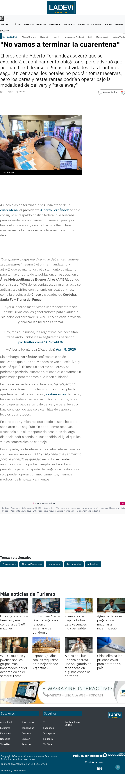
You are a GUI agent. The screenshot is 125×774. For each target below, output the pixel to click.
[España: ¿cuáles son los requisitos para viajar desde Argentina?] (46, 645)
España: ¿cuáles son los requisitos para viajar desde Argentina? (45, 661)
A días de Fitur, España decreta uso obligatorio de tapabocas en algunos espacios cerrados (78, 665)
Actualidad (93, 564)
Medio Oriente (29, 37)
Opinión (108, 24)
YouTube (47, 744)
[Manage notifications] (117, 767)
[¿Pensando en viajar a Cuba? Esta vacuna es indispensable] (79, 605)
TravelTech (54, 24)
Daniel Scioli (102, 37)
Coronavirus (9, 564)
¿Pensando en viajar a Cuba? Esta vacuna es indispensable (76, 622)
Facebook (48, 727)
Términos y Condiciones (13, 770)
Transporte (69, 24)
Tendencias (83, 24)
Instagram (49, 733)
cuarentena (9, 210)
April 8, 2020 (66, 349)
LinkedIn (48, 738)
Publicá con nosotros (88, 756)
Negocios (41, 24)
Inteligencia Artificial (74, 37)
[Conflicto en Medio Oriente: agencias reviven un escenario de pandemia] (46, 605)
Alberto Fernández (54, 210)
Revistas (119, 24)
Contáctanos (94, 762)
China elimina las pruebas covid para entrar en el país (109, 661)
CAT (90, 37)
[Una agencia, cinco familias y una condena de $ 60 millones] (14, 605)
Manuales (29, 24)
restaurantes (56, 394)
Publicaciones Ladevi (72, 723)
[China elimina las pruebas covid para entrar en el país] (111, 645)
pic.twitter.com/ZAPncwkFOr (41, 342)
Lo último (16, 24)
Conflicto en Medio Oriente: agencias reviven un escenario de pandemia (46, 624)
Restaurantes (73, 564)
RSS (100, 768)
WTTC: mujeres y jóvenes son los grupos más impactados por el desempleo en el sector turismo (13, 665)
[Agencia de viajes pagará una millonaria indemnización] (111, 605)
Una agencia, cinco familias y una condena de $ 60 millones (14, 622)
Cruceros (96, 24)
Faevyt (56, 37)
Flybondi (44, 37)
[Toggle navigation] (6, 18)
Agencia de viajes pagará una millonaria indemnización (110, 622)
